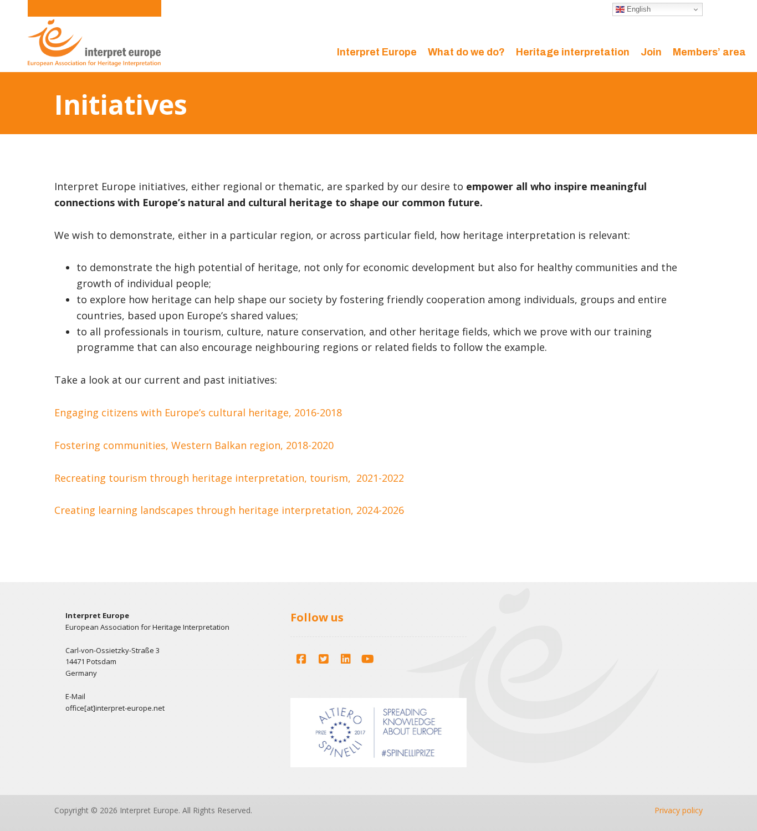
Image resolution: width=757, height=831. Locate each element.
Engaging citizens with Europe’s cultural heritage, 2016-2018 (198, 412)
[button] (301, 659)
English (638, 9)
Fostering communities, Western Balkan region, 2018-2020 (194, 445)
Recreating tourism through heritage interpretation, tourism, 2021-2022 (229, 478)
